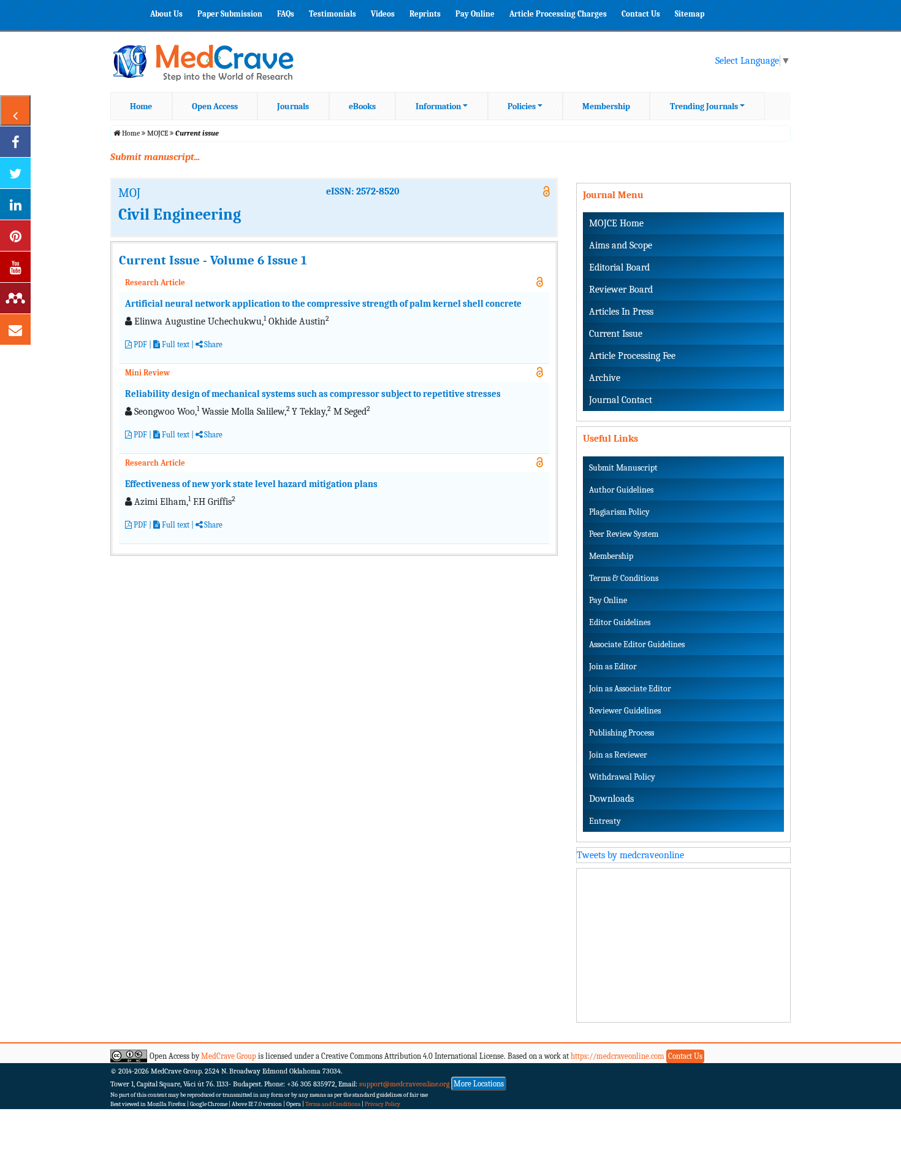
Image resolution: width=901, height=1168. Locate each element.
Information (438, 106)
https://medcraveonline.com (618, 1056)
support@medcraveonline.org (404, 1084)
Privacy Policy (382, 1104)
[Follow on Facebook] (15, 141)
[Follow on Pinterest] (15, 235)
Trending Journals (704, 106)
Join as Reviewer (618, 755)
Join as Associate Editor (630, 688)
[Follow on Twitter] (15, 173)
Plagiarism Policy (619, 512)
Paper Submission (229, 13)
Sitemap (689, 13)
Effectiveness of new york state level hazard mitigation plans (251, 484)
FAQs (285, 13)
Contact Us (641, 13)
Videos (383, 13)
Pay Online (475, 13)
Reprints (425, 13)
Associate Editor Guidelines (637, 644)
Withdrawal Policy (622, 777)
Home (141, 106)
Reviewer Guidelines (625, 710)
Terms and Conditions (332, 1104)
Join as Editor (613, 666)
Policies (522, 106)
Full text (174, 344)
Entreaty (605, 821)
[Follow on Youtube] (15, 267)
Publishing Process (621, 733)
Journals (293, 106)
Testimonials (332, 13)
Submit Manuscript (623, 468)
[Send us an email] (15, 329)
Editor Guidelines (619, 622)
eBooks (362, 106)
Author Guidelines (621, 490)
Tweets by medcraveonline (630, 855)
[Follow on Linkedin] (15, 204)
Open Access (215, 106)
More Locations (479, 1083)
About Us (166, 13)
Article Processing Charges (558, 13)
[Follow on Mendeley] (15, 298)
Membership (606, 106)
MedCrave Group (228, 1056)
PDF (139, 344)
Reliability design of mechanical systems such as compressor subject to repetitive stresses (313, 393)
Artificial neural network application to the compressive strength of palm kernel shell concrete (323, 303)
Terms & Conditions (623, 578)
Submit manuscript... (155, 157)
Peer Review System (623, 534)
